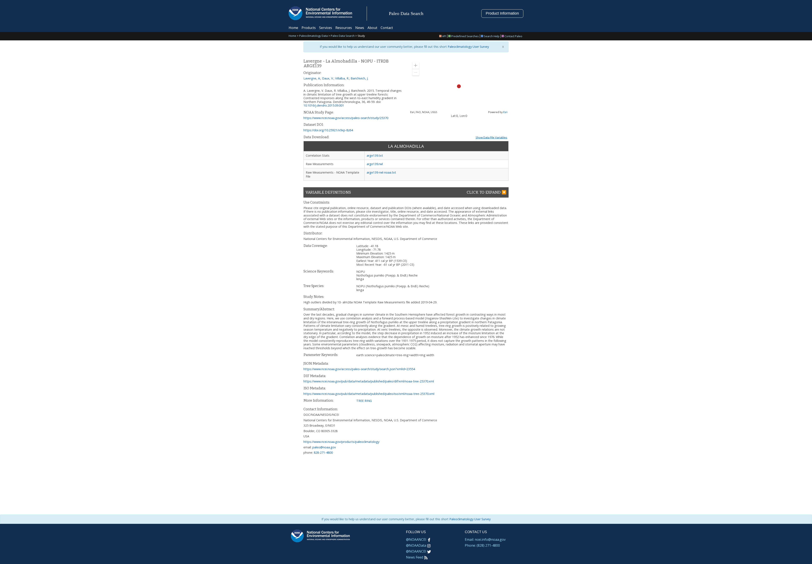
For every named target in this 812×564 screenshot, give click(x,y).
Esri (505, 112)
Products (309, 27)
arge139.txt (375, 155)
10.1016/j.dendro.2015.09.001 (323, 105)
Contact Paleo (513, 36)
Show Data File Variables (491, 137)
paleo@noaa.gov (324, 447)
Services (325, 27)
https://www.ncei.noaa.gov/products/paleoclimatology (341, 442)
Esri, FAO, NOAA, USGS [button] (423, 112)
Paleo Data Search (343, 36)
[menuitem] (443, 36)
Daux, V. (328, 78)
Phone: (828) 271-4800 (482, 545)
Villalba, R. (342, 78)
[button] (415, 65)
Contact (387, 27)
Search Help (491, 36)
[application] (459, 86)
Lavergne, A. (312, 78)
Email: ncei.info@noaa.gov (485, 539)
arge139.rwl (375, 164)
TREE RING (364, 401)
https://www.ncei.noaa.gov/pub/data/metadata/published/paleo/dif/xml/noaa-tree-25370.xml (368, 381)
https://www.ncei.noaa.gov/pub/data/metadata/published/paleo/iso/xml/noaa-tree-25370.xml (368, 394)
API (444, 36)
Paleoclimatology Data (313, 36)
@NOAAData (416, 545)
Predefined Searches (465, 36)
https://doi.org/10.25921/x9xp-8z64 (328, 130)
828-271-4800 (323, 452)
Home (293, 27)
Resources (343, 27)
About (372, 27)
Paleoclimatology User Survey (468, 47)
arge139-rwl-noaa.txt (381, 172)
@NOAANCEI (416, 539)
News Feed (414, 557)
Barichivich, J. (359, 78)
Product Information (502, 13)
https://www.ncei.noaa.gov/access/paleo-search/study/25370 (345, 118)
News (359, 27)
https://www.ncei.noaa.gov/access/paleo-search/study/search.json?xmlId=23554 (359, 369)
